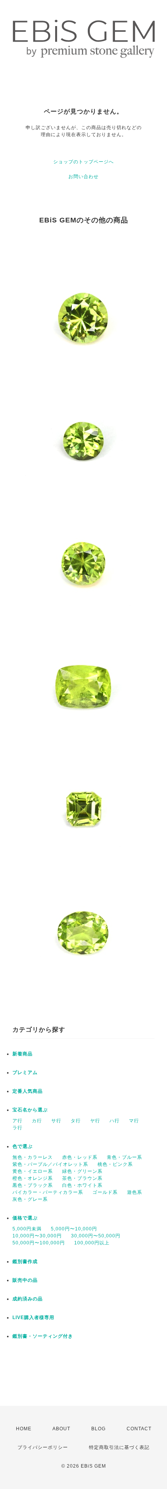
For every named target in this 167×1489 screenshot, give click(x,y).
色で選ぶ (22, 1146)
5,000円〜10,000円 (74, 1229)
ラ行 (17, 1127)
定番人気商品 (27, 1091)
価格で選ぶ (25, 1218)
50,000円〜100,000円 (38, 1243)
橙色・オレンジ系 (32, 1178)
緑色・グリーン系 (82, 1171)
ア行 (17, 1120)
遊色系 (134, 1192)
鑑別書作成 (25, 1261)
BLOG (98, 1428)
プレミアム (25, 1072)
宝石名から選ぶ (30, 1110)
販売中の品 (25, 1280)
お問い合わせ (83, 176)
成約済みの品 (27, 1299)
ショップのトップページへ (83, 161)
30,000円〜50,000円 (95, 1236)
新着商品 (22, 1054)
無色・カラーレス (32, 1157)
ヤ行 (95, 1120)
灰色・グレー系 (30, 1199)
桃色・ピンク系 (115, 1164)
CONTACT (139, 1428)
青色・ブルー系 (124, 1157)
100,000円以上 (92, 1243)
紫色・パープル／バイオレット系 (50, 1164)
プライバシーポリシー (42, 1447)
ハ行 (115, 1120)
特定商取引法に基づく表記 (119, 1447)
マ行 (134, 1120)
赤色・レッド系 (79, 1157)
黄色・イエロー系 (32, 1171)
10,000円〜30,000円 (37, 1236)
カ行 (37, 1120)
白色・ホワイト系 (82, 1185)
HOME (23, 1428)
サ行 (56, 1120)
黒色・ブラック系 (32, 1185)
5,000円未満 (27, 1229)
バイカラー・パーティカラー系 (47, 1192)
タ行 (76, 1120)
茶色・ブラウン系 (82, 1178)
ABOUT (61, 1428)
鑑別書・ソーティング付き (42, 1336)
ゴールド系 (105, 1192)
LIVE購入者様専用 (33, 1317)
